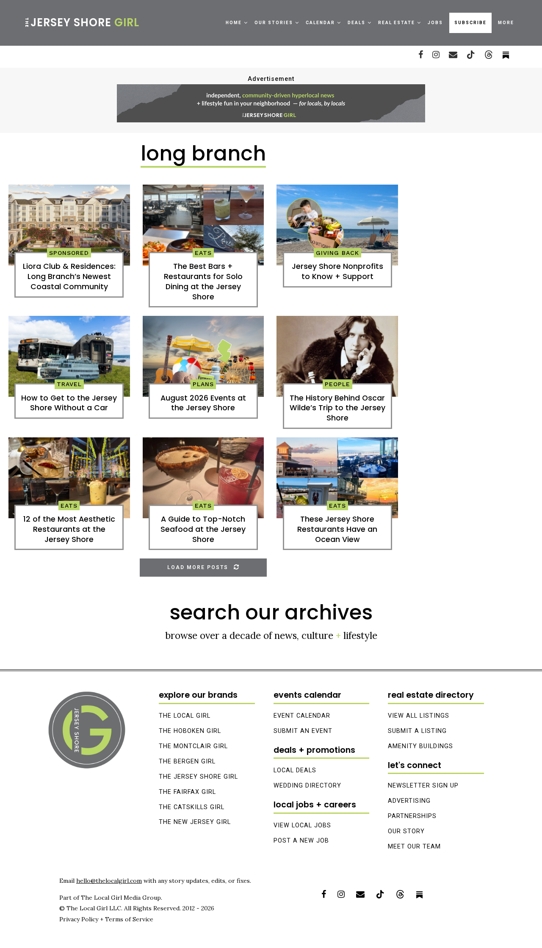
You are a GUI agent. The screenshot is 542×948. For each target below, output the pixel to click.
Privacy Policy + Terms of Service (106, 919)
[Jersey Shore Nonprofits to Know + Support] (337, 225)
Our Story (406, 831)
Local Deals (295, 770)
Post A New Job (301, 840)
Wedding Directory (307, 785)
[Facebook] (421, 54)
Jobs (435, 22)
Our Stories (273, 22)
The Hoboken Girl (190, 731)
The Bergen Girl (187, 761)
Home (234, 22)
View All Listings (418, 715)
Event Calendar (302, 715)
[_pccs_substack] (506, 54)
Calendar (320, 22)
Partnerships (412, 816)
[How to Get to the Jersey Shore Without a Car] (69, 356)
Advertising (409, 800)
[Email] (453, 54)
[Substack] (419, 894)
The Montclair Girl (193, 746)
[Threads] (488, 54)
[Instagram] (436, 54)
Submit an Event (303, 731)
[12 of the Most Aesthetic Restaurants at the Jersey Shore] (69, 477)
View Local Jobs (302, 825)
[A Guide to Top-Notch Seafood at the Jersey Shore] (203, 477)
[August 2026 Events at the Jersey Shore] (203, 356)
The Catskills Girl (191, 807)
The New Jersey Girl (195, 822)
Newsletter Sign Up (423, 785)
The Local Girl (184, 715)
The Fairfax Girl (187, 792)
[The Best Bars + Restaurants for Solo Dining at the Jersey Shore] (203, 225)
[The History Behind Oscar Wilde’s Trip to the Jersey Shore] (337, 356)
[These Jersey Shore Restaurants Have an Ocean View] (337, 477)
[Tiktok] (471, 54)
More (506, 22)
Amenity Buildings (420, 746)
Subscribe (470, 22)
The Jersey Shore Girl (198, 776)
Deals (356, 22)
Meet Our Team (414, 846)
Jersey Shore (81, 22)
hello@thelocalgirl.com (109, 880)
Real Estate (396, 22)
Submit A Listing (417, 731)
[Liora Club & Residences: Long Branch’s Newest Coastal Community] (69, 225)
